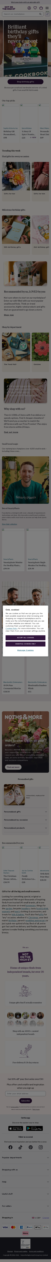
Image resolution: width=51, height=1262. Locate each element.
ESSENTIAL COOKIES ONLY (25, 644)
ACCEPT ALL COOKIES (25, 637)
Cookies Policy (12, 628)
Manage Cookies (25, 650)
